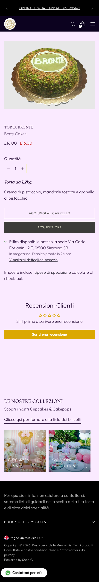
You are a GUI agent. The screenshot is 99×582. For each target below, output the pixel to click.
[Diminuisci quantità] (22, 168)
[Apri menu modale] (92, 24)
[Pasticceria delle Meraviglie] (10, 24)
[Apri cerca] (72, 24)
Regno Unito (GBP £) (25, 538)
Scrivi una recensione (49, 334)
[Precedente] (7, 8)
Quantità (12, 158)
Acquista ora (49, 227)
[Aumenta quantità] (8, 168)
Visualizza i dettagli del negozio (33, 259)
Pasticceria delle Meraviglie (52, 545)
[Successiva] (92, 8)
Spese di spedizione (53, 272)
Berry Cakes (15, 133)
